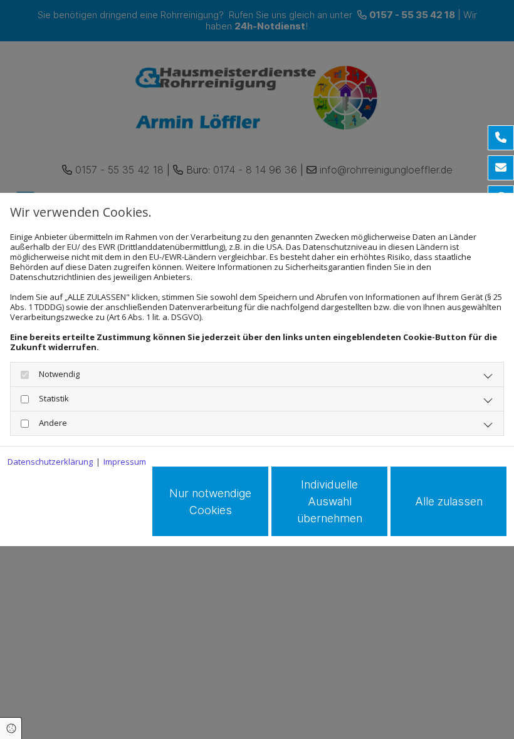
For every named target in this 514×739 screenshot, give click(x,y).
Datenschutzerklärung (50, 462)
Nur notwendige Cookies (210, 502)
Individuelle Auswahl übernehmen (329, 501)
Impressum (124, 462)
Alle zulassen (449, 501)
